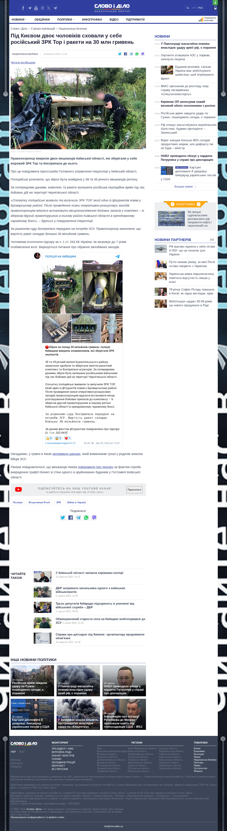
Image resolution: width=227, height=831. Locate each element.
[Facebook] (23, 8)
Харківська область (169, 754)
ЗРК (58, 502)
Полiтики (64, 19)
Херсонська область (170, 757)
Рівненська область (138, 771)
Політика (198, 762)
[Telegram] (29, 8)
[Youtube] (36, 8)
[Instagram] (42, 8)
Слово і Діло (19, 28)
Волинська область (107, 757)
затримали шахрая (66, 454)
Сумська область (168, 748)
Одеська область (137, 765)
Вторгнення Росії (39, 502)
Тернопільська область (171, 751)
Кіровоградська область (141, 754)
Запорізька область (107, 771)
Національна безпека (73, 28)
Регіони (136, 742)
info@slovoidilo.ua (113, 826)
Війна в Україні (76, 502)
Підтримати (135, 19)
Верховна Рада (61, 752)
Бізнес (197, 748)
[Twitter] (48, 8)
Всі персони (60, 769)
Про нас (16, 760)
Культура (199, 754)
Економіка (199, 751)
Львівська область (138, 759)
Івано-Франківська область (142, 748)
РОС (200, 8)
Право (197, 765)
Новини (18, 19)
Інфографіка (92, 19)
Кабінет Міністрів (63, 755)
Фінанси (198, 771)
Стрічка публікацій (43, 28)
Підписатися (134, 489)
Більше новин (184, 186)
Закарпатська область (109, 768)
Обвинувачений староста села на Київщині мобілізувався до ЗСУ (100, 620)
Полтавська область (139, 768)
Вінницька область (107, 754)
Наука (197, 757)
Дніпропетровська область (111, 759)
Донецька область (106, 762)
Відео (114, 19)
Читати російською (23, 62)
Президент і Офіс (63, 748)
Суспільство (200, 768)
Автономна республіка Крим (112, 751)
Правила (16, 767)
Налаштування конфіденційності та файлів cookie (37, 817)
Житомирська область (109, 765)
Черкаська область (169, 762)
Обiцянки (42, 19)
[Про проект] (215, 2)
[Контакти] (215, 7)
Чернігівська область (170, 768)
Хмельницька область (170, 759)
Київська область (137, 751)
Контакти (17, 763)
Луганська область (138, 757)
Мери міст (58, 765)
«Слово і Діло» (34, 809)
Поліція (17, 502)
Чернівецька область (170, 765)
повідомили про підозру (95, 467)
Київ (99, 748)
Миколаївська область (140, 762)
